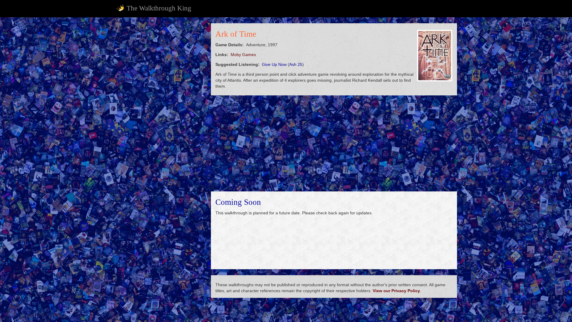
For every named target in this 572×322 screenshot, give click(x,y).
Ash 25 (295, 64)
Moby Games (243, 54)
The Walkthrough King (159, 8)
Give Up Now (274, 64)
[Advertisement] (159, 112)
